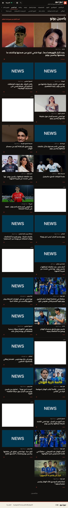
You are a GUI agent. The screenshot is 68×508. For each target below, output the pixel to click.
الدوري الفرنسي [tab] (32, 11)
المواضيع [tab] (54, 7)
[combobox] (10, 2)
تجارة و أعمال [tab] (32, 7)
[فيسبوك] (58, 505)
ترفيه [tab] (25, 7)
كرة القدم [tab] (14, 7)
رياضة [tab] (20, 7)
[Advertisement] (18, 110)
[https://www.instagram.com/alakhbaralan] (56, 505)
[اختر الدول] (17, 2)
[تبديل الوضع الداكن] (2, 2)
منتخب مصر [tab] (42, 11)
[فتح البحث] (20, 2)
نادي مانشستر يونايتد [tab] (53, 11)
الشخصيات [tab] (41, 7)
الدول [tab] (47, 7)
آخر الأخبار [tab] (61, 7)
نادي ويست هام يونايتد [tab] (20, 11)
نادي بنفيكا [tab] (9, 11)
